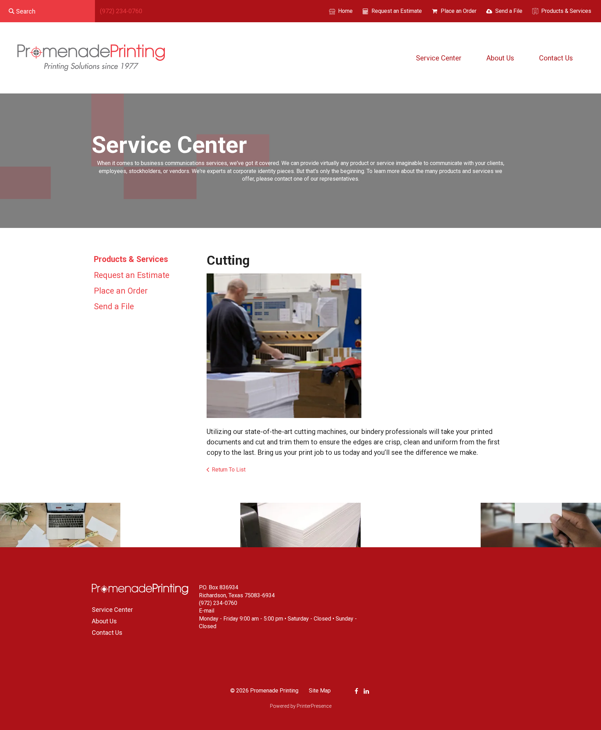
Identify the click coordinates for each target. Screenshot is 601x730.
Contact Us (556, 58)
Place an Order (458, 11)
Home (345, 11)
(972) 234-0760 (121, 11)
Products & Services (566, 11)
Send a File (508, 11)
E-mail (206, 610)
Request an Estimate (396, 11)
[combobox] (47, 11)
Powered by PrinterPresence (300, 706)
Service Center (439, 58)
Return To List (229, 469)
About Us (500, 58)
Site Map (320, 690)
